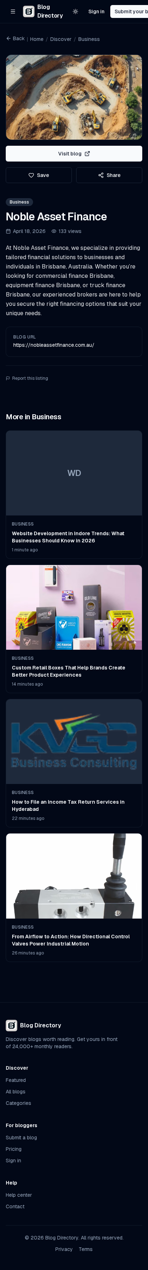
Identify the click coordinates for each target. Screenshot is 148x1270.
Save (43, 175)
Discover (60, 39)
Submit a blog (21, 1137)
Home (36, 39)
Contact (15, 1206)
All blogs (16, 1091)
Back (19, 38)
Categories (18, 1103)
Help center (19, 1195)
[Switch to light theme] (75, 11)
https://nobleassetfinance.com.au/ (53, 345)
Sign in (96, 11)
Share (114, 175)
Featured (16, 1080)
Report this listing (30, 378)
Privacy (64, 1249)
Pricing (14, 1149)
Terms (86, 1249)
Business (89, 39)
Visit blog (70, 153)
